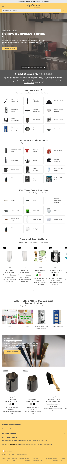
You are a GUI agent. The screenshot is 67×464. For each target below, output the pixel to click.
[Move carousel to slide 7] (41, 67)
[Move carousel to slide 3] (29, 67)
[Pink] (40, 275)
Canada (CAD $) (8, 451)
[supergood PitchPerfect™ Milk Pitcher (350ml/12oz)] (32, 382)
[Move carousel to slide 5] (35, 67)
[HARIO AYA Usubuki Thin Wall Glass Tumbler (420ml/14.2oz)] (9, 256)
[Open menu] (3, 6)
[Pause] (44, 67)
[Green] (37, 275)
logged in (12, 444)
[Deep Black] (13, 404)
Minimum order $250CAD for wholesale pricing (33, 1)
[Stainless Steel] (10, 404)
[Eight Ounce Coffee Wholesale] (33, 5)
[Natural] (57, 275)
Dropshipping (48, 458)
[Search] (63, 10)
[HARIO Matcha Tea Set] (40, 256)
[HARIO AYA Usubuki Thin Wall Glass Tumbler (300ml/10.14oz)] (25, 256)
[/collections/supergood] (33, 351)
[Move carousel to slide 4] (32, 67)
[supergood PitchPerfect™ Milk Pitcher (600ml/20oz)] (12, 382)
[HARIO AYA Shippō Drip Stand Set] (55, 256)
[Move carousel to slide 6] (38, 67)
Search (3, 458)
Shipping (21, 458)
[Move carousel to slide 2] (26, 67)
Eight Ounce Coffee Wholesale (19, 454)
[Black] (54, 275)
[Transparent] (43, 275)
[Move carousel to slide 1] (23, 67)
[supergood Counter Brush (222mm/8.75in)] (53, 382)
